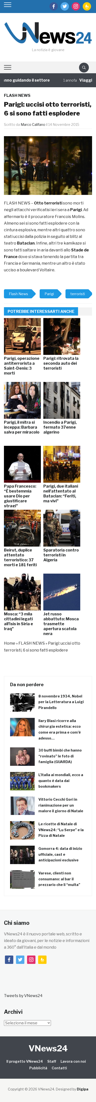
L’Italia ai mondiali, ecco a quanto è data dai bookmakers (60, 781)
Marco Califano (33, 124)
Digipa (82, 1089)
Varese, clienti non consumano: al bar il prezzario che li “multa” (59, 879)
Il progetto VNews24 (24, 1061)
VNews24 (48, 1048)
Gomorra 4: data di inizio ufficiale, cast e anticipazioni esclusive (60, 854)
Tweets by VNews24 (23, 995)
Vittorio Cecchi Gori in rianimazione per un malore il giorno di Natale (60, 805)
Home (9, 643)
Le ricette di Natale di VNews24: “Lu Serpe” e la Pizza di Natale (61, 830)
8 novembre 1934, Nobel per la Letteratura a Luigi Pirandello (61, 702)
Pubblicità (38, 1068)
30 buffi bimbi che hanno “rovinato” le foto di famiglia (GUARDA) (60, 756)
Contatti (59, 1068)
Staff (51, 1061)
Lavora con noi (73, 1061)
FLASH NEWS (17, 95)
